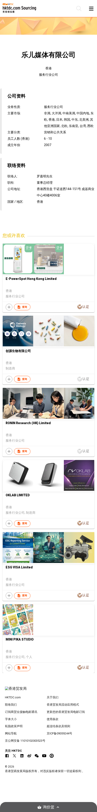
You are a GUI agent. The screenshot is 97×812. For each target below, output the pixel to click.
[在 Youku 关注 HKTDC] (52, 756)
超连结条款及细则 (58, 726)
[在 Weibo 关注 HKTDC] (29, 756)
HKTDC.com (13, 697)
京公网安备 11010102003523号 (25, 740)
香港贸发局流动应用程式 (63, 704)
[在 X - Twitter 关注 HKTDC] (14, 756)
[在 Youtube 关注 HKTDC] (44, 756)
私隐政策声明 (14, 726)
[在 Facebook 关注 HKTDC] (7, 756)
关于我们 (52, 697)
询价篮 (48, 807)
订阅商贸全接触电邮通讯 (21, 712)
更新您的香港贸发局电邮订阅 (66, 712)
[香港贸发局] (48, 691)
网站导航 (11, 733)
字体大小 (11, 719)
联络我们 (11, 704)
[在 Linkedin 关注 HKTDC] (22, 756)
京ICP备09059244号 (59, 733)
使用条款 (52, 719)
